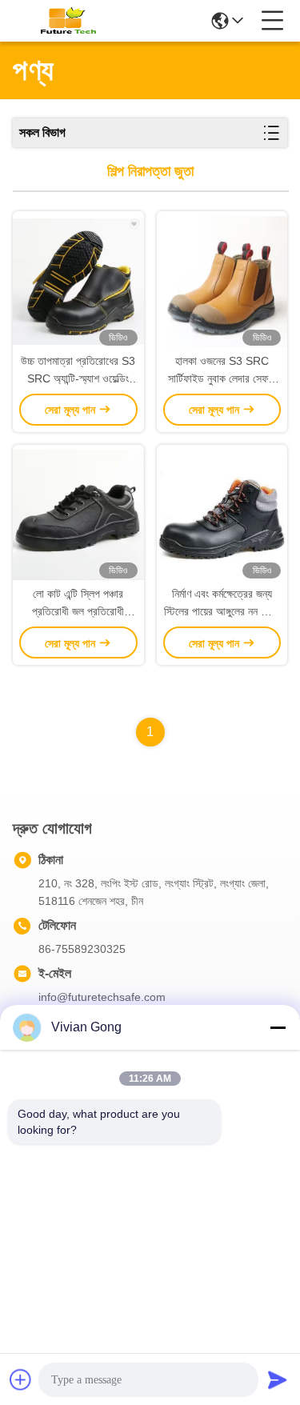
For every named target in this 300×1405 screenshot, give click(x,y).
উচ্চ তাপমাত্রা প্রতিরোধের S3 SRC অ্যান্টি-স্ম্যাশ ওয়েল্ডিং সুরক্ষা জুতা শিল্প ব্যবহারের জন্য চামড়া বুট (78, 370)
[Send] (277, 1379)
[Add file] (21, 1379)
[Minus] (277, 1027)
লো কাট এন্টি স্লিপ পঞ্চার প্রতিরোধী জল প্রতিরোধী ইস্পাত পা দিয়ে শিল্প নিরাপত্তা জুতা (78, 603)
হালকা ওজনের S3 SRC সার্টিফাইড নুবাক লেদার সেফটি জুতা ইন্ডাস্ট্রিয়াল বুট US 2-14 (221, 370)
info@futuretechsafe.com (102, 997)
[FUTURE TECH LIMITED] (65, 20)
